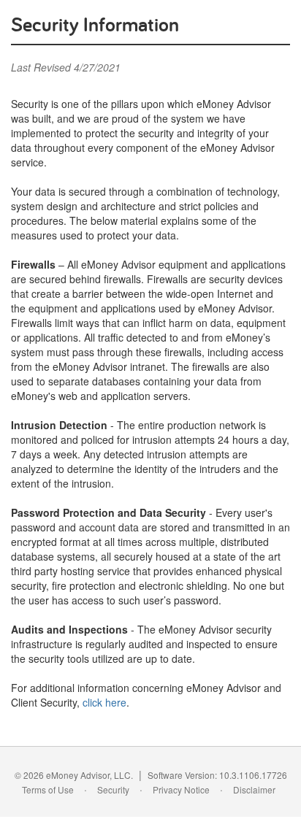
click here (104, 702)
